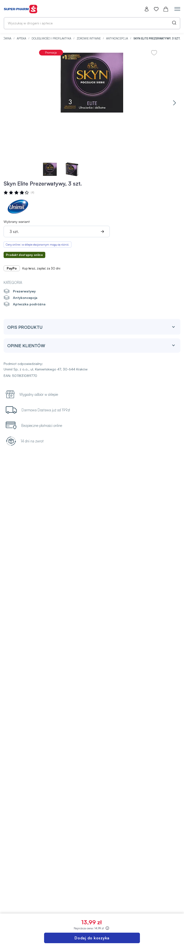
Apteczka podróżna (29, 304)
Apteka (22, 38)
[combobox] (92, 23)
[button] (174, 103)
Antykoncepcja (117, 38)
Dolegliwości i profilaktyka (52, 38)
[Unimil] (18, 206)
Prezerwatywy (24, 291)
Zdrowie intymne (89, 38)
